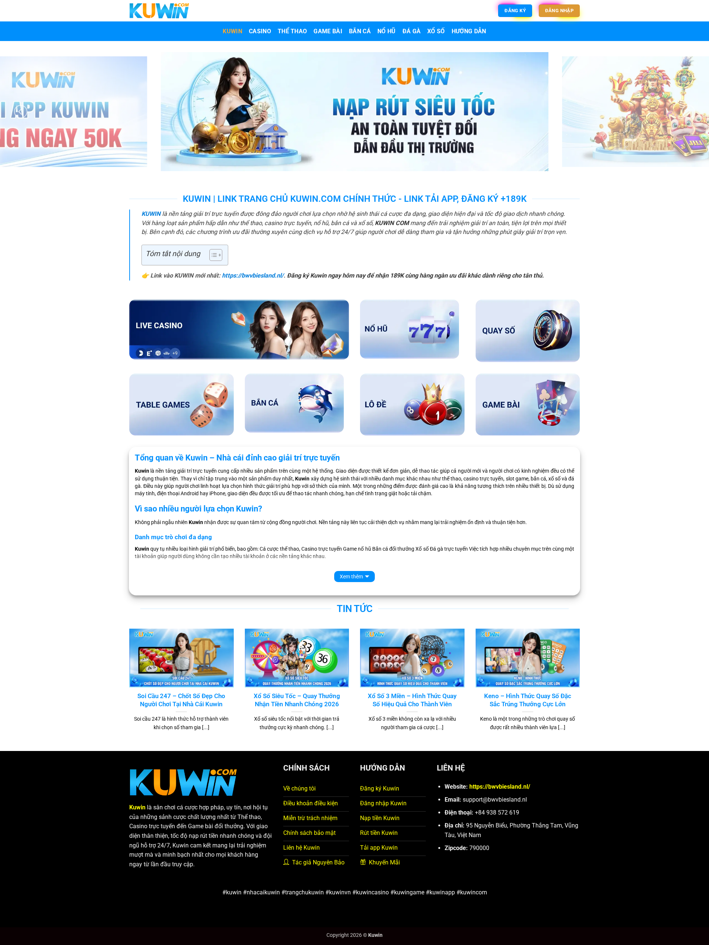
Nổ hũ (386, 31)
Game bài (328, 31)
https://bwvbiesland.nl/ (253, 275)
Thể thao (292, 31)
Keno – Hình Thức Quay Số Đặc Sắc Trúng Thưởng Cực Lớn (527, 700)
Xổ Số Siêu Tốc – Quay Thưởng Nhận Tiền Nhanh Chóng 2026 (297, 700)
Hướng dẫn (469, 31)
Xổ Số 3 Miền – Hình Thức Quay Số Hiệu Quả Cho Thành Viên (412, 700)
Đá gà (412, 31)
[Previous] (20, 112)
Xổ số (436, 31)
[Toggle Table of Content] (212, 255)
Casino (260, 31)
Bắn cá (360, 31)
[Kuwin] (159, 11)
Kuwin (232, 31)
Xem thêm (351, 576)
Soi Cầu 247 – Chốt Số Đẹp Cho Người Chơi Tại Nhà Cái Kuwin (181, 700)
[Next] (688, 112)
